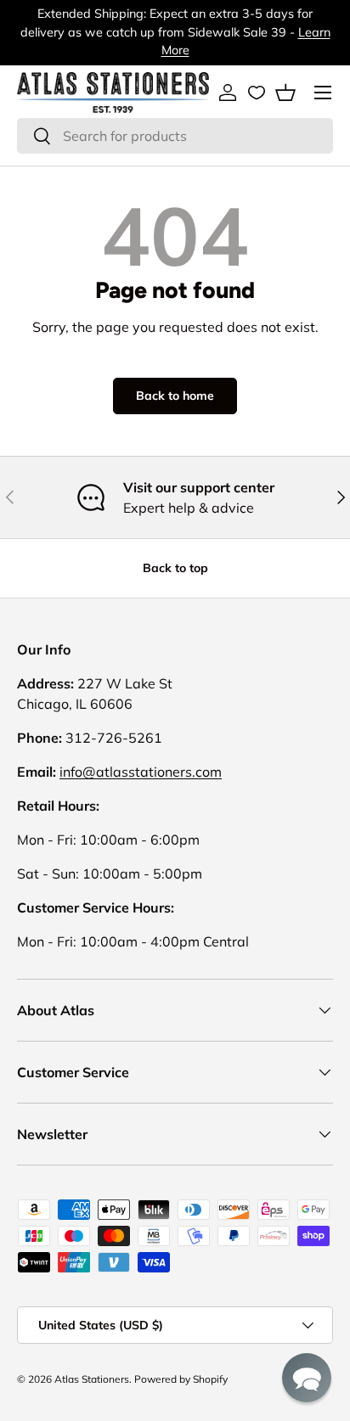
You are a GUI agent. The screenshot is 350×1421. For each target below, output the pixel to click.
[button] (285, 92)
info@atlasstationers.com (140, 771)
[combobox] (175, 136)
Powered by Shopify (181, 1379)
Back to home (175, 395)
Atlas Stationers (91, 1379)
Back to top (175, 568)
